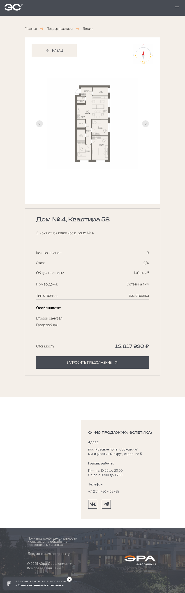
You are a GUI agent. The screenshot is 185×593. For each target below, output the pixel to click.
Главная (31, 28)
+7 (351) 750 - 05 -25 (103, 491)
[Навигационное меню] (176, 7)
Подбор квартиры (60, 28)
